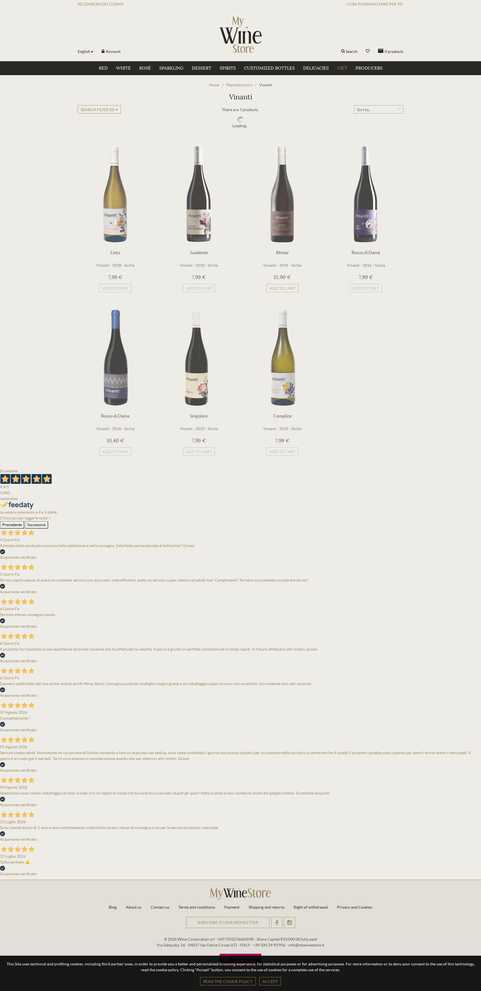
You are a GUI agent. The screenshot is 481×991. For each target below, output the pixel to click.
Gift (342, 68)
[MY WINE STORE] (240, 35)
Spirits (228, 68)
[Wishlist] (368, 51)
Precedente (12, 525)
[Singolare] (198, 357)
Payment (231, 907)
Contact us (160, 907)
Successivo (36, 525)
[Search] (343, 51)
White (123, 68)
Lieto (115, 252)
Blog (113, 907)
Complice (282, 415)
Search (351, 51)
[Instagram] (289, 922)
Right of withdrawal (311, 907)
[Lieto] (115, 194)
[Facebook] (276, 922)
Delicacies (316, 68)
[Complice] (282, 357)
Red (103, 68)
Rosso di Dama (366, 252)
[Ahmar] (282, 194)
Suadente (199, 252)
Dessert (201, 68)
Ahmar (282, 252)
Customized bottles (269, 68)
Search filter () (97, 109)
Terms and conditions (196, 907)
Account (113, 51)
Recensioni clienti (100, 4)
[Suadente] (198, 194)
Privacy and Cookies (354, 907)
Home (214, 85)
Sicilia (129, 265)
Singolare (199, 415)
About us (133, 907)
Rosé (145, 68)
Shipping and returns (266, 907)
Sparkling (171, 68)
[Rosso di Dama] (365, 194)
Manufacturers (239, 85)
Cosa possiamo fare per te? (375, 4)
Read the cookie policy (228, 981)
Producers (368, 68)
